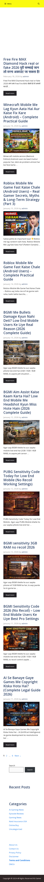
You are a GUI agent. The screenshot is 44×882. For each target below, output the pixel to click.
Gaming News (15, 817)
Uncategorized (15, 829)
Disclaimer (14, 856)
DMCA (12, 864)
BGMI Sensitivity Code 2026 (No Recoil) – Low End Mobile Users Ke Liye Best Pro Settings (21, 612)
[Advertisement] (22, 34)
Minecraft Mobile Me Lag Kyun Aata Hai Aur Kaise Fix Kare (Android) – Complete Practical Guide (21, 112)
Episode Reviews (16, 813)
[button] (39, 3)
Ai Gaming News (16, 809)
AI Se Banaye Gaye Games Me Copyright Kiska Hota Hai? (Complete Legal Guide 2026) (22, 686)
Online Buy (14, 825)
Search (12, 765)
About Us (13, 844)
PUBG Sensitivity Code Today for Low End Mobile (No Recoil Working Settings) (21, 477)
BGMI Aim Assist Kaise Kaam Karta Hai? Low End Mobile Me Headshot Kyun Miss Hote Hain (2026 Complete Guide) (21, 402)
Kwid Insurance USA (18, 821)
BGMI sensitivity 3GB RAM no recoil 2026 (20, 545)
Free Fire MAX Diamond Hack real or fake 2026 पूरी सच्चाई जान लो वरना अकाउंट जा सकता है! (21, 65)
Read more (10, 93)
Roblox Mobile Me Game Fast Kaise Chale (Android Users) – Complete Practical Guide (21, 271)
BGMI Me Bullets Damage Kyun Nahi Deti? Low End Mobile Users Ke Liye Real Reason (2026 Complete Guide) (20, 322)
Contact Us (14, 848)
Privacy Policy (15, 852)
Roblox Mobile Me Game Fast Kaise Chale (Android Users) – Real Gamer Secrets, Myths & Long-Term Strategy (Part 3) (21, 193)
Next (18, 755)
